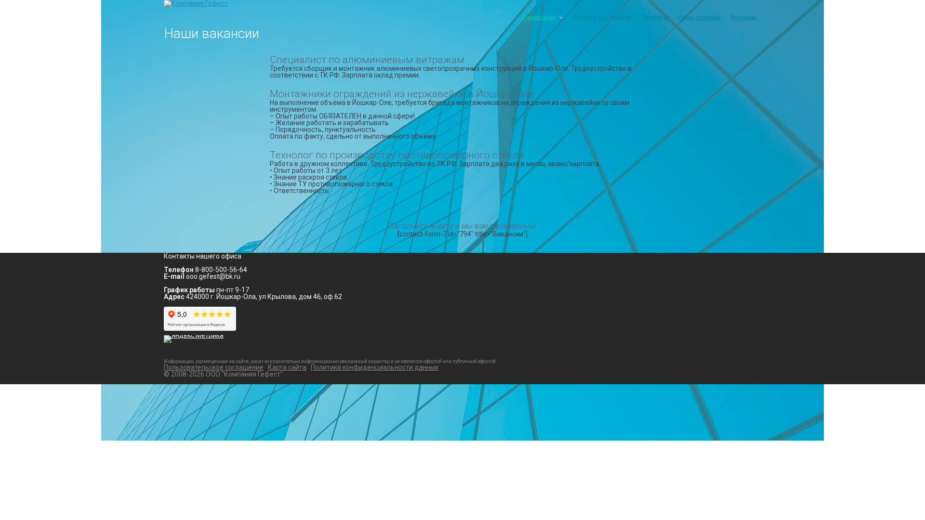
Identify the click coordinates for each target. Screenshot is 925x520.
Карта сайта (287, 367)
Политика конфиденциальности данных (374, 367)
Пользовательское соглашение (214, 367)
